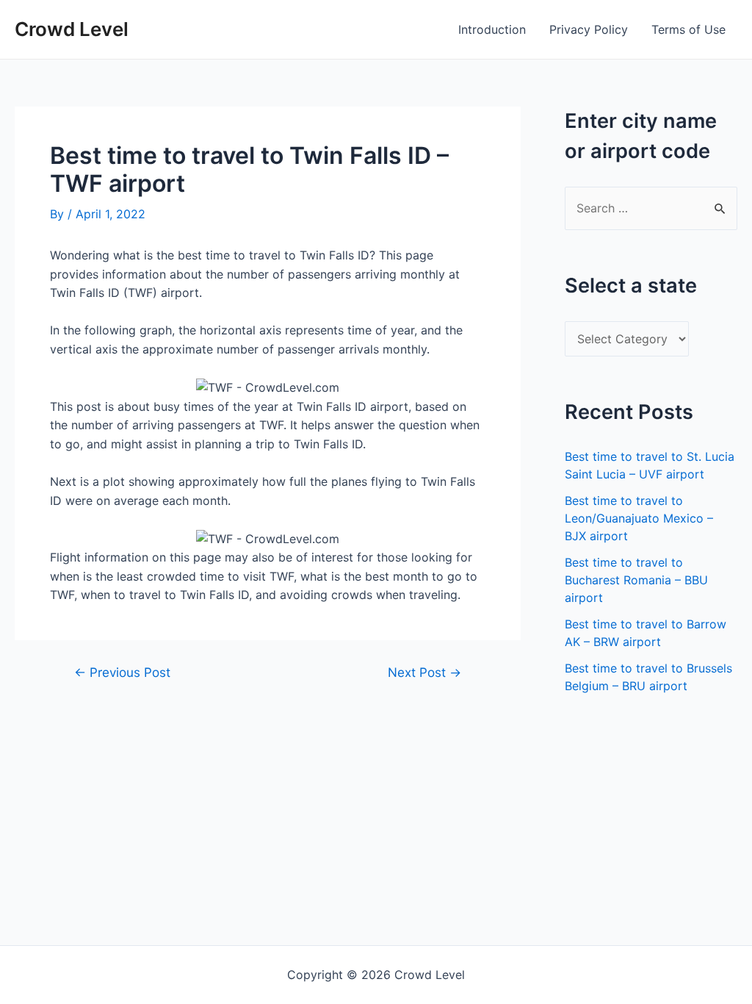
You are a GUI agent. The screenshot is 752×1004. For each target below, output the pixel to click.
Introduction (492, 29)
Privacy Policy (588, 29)
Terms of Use (688, 29)
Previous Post (122, 672)
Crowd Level (72, 29)
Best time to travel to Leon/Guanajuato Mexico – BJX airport (639, 518)
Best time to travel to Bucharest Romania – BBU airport (636, 580)
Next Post (424, 672)
